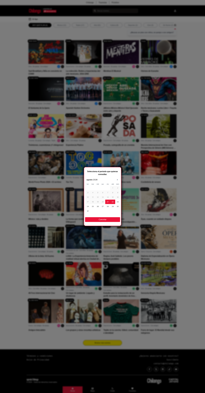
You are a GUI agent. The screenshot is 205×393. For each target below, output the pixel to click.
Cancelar (102, 220)
